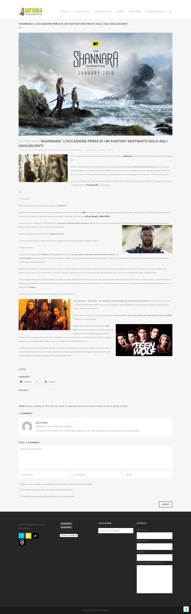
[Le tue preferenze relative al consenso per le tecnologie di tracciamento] (186, 609)
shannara (72, 406)
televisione (83, 406)
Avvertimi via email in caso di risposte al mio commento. (47, 490)
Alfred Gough (91, 216)
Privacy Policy (66, 524)
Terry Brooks (92, 185)
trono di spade (111, 406)
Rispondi (67, 426)
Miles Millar (104, 216)
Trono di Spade (25, 258)
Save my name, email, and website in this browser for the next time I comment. (56, 484)
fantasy (29, 406)
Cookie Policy (66, 527)
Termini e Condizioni (69, 535)
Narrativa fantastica (46, 150)
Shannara (127, 156)
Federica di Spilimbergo (71, 150)
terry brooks (96, 406)
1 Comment (90, 150)
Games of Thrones (43, 406)
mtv (56, 406)
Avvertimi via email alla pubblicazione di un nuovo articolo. (48, 496)
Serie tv (63, 406)
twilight (124, 406)
